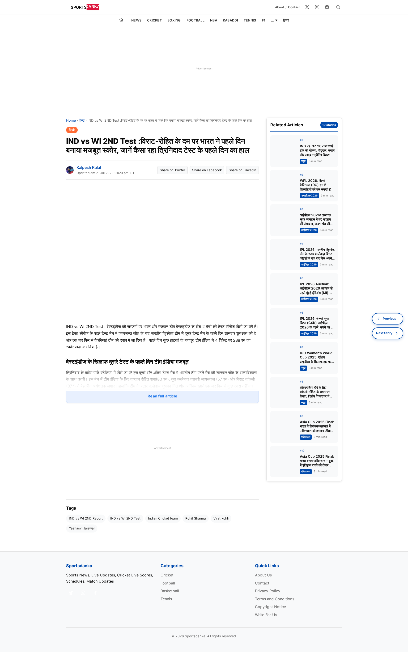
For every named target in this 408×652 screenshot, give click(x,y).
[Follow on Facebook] (95, 592)
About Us (263, 575)
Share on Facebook (207, 170)
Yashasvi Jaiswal (81, 528)
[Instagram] (317, 7)
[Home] (121, 20)
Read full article (162, 396)
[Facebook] (327, 7)
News (136, 20)
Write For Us (266, 614)
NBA (213, 20)
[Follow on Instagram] (83, 592)
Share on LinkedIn (242, 170)
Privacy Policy (267, 590)
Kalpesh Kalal (88, 167)
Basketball (170, 590)
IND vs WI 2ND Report (86, 518)
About (279, 7)
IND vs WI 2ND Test (125, 518)
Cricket (154, 20)
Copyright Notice (270, 606)
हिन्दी (286, 20)
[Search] (338, 7)
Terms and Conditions (274, 599)
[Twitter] (307, 7)
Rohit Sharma (195, 518)
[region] (204, 68)
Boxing (174, 20)
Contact (294, 7)
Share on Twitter (172, 170)
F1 (264, 20)
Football (195, 20)
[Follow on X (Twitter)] (71, 592)
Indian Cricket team (163, 518)
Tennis (250, 20)
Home (71, 120)
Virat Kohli (221, 518)
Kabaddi (230, 20)
